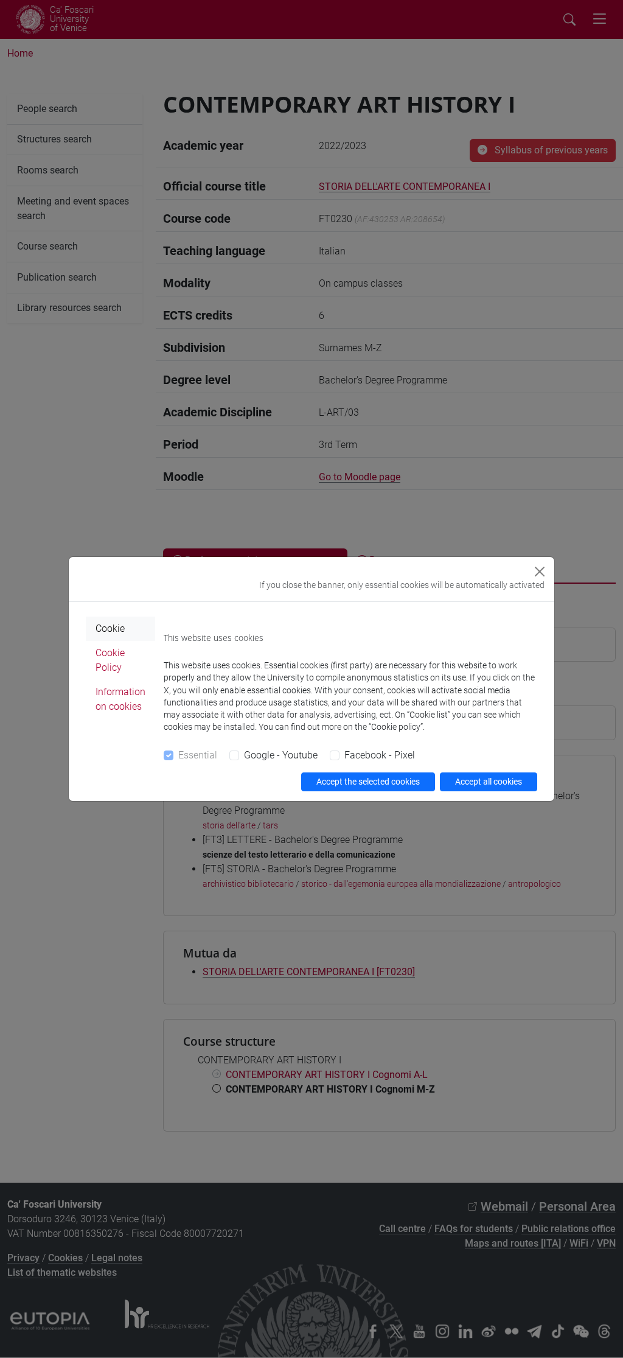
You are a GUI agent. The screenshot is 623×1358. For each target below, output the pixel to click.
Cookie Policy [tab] (110, 660)
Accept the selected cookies (368, 781)
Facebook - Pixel (379, 755)
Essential (197, 755)
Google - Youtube (281, 755)
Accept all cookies (488, 781)
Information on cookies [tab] (120, 699)
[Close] (539, 571)
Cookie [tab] (110, 628)
